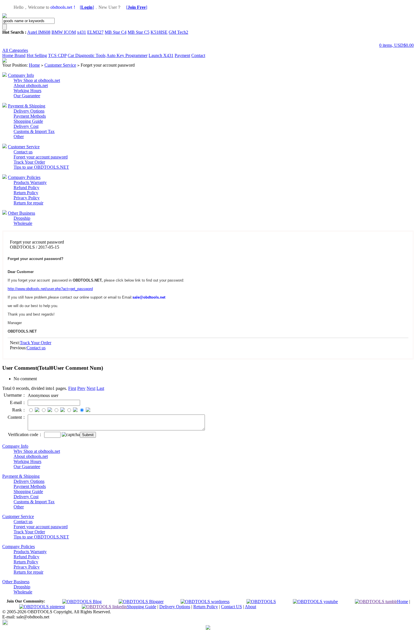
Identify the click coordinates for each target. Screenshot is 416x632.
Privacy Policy (27, 197)
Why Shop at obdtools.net (37, 80)
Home (8, 55)
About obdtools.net (31, 85)
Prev (81, 388)
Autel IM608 (38, 32)
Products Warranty (30, 182)
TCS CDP (57, 55)
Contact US (231, 606)
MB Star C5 (138, 32)
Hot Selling (37, 55)
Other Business (21, 213)
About (250, 606)
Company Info (21, 75)
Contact (198, 55)
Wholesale (23, 223)
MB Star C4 (115, 32)
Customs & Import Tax (34, 131)
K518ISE (159, 32)
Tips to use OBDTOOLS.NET (41, 167)
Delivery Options (29, 111)
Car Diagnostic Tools (87, 55)
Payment (182, 55)
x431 (81, 32)
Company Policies (24, 177)
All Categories (15, 50)
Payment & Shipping (26, 105)
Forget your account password (41, 157)
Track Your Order (29, 162)
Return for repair (28, 202)
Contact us (23, 151)
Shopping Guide (28, 121)
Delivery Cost (26, 126)
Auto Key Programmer (126, 55)
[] (87, 7)
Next (91, 388)
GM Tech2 (178, 32)
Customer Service (60, 65)
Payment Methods (30, 116)
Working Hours (27, 90)
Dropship (22, 218)
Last (100, 388)
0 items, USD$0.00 (396, 45)
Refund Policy (26, 187)
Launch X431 (161, 55)
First (72, 388)
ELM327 (95, 32)
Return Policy (26, 192)
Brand (19, 55)
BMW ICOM (64, 32)
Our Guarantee (27, 95)
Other (19, 136)
